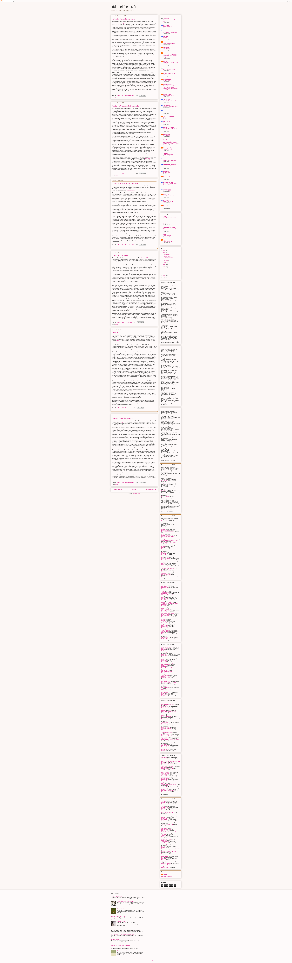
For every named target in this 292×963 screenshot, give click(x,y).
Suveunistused (164, 670)
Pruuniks (163, 691)
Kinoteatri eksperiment (169, 227)
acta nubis (165, 61)
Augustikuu (164, 757)
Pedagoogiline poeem (166, 647)
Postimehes (147, 158)
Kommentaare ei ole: (130, 95)
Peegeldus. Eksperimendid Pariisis (170, 100)
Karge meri (164, 840)
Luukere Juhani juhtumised (169, 43)
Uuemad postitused (117, 489)
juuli (165, 262)
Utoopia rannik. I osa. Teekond (168, 542)
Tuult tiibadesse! (165, 841)
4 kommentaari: (129, 322)
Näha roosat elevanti (166, 633)
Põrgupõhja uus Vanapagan (168, 729)
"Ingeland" (118, 340)
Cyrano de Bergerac (166, 863)
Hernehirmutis (166, 176)
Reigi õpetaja (164, 530)
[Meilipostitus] (137, 95)
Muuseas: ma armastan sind (168, 531)
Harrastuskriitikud (167, 84)
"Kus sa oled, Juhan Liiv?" (147, 257)
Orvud (162, 564)
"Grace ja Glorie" (122, 422)
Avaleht (134, 489)
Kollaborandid (164, 587)
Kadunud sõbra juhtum (166, 559)
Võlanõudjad (164, 738)
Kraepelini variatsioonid (167, 616)
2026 (164, 74)
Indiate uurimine (165, 807)
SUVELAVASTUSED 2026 (169, 69)
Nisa (162, 552)
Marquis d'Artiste (165, 627)
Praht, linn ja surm (165, 791)
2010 (164, 273)
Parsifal (163, 710)
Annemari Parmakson (168, 127)
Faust (162, 547)
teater (116, 97)
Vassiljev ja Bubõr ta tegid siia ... (169, 784)
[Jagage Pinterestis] (145, 96)
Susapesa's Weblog (168, 189)
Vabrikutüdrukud (165, 734)
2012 (164, 269)
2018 (164, 250)
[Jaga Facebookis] (144, 96)
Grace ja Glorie (165, 496)
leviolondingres (167, 200)
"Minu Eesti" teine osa (122, 908)
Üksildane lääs (164, 638)
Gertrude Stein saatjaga (167, 766)
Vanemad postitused (150, 489)
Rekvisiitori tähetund (166, 615)
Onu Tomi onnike (165, 827)
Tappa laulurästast (165, 630)
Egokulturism (166, 139)
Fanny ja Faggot (165, 788)
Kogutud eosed (167, 94)
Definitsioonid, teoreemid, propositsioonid (169, 165)
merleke (165, 874)
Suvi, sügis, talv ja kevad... (170, 147)
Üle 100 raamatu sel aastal (169, 123)
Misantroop (164, 703)
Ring (162, 715)
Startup (163, 847)
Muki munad (164, 818)
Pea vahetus (164, 853)
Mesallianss (164, 660)
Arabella (163, 607)
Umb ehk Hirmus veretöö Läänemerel (170, 739)
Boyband (163, 666)
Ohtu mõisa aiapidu (115, 939)
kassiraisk (165, 153)
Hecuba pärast (164, 856)
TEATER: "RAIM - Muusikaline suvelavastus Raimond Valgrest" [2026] (170, 56)
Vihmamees (164, 744)
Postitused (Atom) (136, 493)
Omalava (165, 216)
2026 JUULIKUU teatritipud (169, 48)
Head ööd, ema (165, 727)
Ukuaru (164, 117)
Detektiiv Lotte (164, 867)
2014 (164, 264)
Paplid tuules (164, 625)
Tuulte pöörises (165, 675)
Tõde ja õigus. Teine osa (167, 652)
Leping (163, 546)
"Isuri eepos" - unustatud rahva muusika (125, 106)
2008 (164, 277)
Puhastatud (164, 599)
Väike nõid (163, 808)
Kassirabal (163, 567)
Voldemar (163, 809)
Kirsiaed (163, 789)
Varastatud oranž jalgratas (167, 742)
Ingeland (115, 332)
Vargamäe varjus (165, 773)
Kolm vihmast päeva (166, 574)
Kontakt (163, 649)
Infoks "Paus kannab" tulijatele (169, 217)
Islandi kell (163, 658)
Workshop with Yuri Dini (168, 201)
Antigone (163, 767)
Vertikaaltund (164, 631)
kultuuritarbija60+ (167, 79)
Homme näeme (165, 780)
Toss (164, 178)
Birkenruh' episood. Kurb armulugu (169, 667)
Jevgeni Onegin (165, 624)
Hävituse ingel (164, 648)
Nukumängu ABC (165, 819)
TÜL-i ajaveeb (166, 99)
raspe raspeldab (167, 110)
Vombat (163, 806)
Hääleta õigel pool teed (169, 121)
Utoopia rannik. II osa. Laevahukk (169, 540)
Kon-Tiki (163, 830)
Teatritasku (166, 18)
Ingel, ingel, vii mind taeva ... (168, 861)
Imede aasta (164, 520)
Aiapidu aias (164, 828)
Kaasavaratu (164, 676)
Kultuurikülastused (168, 53)
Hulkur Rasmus (165, 772)
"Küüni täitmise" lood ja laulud (168, 831)
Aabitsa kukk (164, 786)
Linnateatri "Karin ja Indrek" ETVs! (118, 916)
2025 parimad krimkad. (168, 80)
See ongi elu (166, 194)
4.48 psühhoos (165, 598)
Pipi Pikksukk (164, 695)
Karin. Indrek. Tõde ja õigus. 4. (168, 711)
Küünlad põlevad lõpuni (167, 768)
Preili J (163, 597)
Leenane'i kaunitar (165, 681)
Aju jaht (163, 529)
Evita (162, 534)
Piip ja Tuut (166, 240)
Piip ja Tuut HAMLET (167, 241)
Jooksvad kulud (165, 864)
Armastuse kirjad (165, 550)
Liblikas (163, 601)
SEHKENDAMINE (167, 31)
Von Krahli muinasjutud (166, 576)
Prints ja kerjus (164, 539)
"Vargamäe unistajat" (130, 190)
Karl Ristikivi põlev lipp (166, 671)
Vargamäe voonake (166, 728)
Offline (162, 556)
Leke (162, 557)
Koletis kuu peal (165, 687)
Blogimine (165, 37)
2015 (164, 252)
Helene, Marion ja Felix (166, 610)
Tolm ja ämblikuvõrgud (168, 154)
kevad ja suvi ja (165, 614)
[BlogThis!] (141, 96)
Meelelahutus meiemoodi (168, 196)
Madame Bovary (165, 745)
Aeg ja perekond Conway (167, 685)
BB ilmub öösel (166, 172)
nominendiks (131, 261)
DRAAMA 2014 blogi (168, 182)
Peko (162, 672)
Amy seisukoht (164, 637)
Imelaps (163, 802)
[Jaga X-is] (142, 96)
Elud (162, 857)
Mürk (162, 693)
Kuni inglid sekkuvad (166, 707)
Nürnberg (163, 859)
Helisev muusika (165, 749)
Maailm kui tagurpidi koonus (169, 95)
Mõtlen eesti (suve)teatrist (116, 896)
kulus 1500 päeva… (167, 190)
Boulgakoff (163, 858)
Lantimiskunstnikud (166, 635)
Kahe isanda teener (166, 545)
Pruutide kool (164, 665)
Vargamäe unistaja (165, 483)
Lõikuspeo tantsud (165, 677)
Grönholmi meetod (165, 588)
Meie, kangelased (165, 844)
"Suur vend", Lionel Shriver (123, 950)
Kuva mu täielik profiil (166, 876)
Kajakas (163, 522)
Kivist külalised (164, 775)
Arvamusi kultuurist (168, 68)
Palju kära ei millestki (166, 602)
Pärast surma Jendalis (166, 735)
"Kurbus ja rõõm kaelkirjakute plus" (127, 23)
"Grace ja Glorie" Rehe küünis (122, 418)
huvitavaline (166, 171)
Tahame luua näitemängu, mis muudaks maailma (168, 663)
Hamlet (163, 548)
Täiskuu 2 (163, 835)
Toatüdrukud (164, 842)
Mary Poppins (164, 694)
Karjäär (163, 650)
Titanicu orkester (165, 612)
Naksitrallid (164, 661)
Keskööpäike (164, 779)
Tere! (162, 814)
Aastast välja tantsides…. (168, 112)
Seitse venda (164, 655)
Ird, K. (162, 689)
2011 (164, 271)
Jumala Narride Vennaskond (168, 758)
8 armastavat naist (165, 558)
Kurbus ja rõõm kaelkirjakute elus (123, 19)
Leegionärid (164, 553)
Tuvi (162, 585)
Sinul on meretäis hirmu (167, 803)
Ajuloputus (163, 573)
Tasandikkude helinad (166, 732)
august (166, 260)
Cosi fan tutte (164, 820)
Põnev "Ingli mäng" (121, 921)
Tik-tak (164, 207)
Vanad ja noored (165, 609)
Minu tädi (163, 855)
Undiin (162, 659)
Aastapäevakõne (166, 167)
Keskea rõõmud (165, 622)
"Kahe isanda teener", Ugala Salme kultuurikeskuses (122, 934)
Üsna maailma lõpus (166, 746)
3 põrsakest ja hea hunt (167, 824)
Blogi (164, 234)
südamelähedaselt (123, 6)
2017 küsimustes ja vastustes (169, 160)
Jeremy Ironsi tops (167, 235)
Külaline (163, 563)
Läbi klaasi (163, 723)
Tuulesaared (164, 771)
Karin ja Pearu (164, 554)
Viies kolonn (164, 706)
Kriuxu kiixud (166, 205)
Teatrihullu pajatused (168, 116)
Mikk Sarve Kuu (166, 135)
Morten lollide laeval (166, 716)
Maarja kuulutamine (166, 816)
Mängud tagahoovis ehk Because (169, 851)
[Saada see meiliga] (139, 96)
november (166, 254)
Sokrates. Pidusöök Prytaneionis (169, 561)
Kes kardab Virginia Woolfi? (168, 704)
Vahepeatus (164, 834)
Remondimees (164, 626)
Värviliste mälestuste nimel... (170, 159)
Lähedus (163, 620)
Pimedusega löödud (166, 839)
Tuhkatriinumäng (165, 722)
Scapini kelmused (165, 720)
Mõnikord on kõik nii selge (167, 613)
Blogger (152, 960)
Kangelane (164, 866)
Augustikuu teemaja (166, 829)
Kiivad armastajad (165, 836)
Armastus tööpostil (165, 565)
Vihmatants (164, 801)
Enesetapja (164, 593)
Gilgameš (163, 654)
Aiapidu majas (164, 774)
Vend (162, 591)
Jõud (162, 769)
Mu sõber (165, 223)
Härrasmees (164, 572)
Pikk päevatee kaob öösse (167, 763)
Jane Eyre (163, 621)
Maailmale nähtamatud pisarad (168, 682)
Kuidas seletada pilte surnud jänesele (170, 848)
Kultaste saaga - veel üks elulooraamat (125, 901)
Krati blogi (165, 36)
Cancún (163, 632)
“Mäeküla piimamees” (167, 26)
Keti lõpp (163, 674)
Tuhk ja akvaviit (165, 592)
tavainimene (166, 25)
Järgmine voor (164, 692)
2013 (164, 267)
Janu (162, 838)
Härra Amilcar (164, 640)
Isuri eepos (164, 480)
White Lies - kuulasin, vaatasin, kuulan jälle (120, 945)
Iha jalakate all (164, 777)
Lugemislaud (166, 134)
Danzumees (166, 47)
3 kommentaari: (129, 407)
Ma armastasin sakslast (167, 812)
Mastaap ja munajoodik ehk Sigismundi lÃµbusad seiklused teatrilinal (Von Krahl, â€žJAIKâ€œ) (170, 142)
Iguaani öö (163, 846)
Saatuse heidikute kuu (166, 725)
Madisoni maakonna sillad (167, 536)
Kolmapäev (164, 586)
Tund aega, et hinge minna (167, 568)
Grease (163, 619)
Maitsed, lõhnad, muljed (169, 73)
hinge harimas (166, 42)
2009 (164, 275)
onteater (165, 222)
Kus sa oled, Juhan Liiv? (120, 255)
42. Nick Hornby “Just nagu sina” (170, 32)
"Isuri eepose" (130, 110)
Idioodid (163, 750)
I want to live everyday (168, 149)
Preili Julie (163, 605)
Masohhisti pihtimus (166, 535)
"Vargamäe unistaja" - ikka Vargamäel (125, 183)
